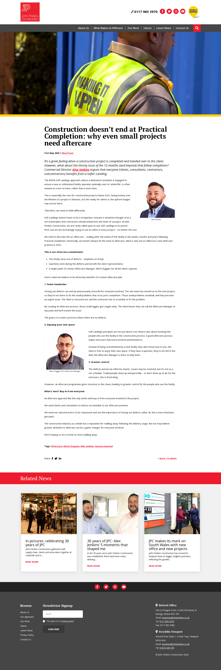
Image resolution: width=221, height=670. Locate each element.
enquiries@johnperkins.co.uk (175, 617)
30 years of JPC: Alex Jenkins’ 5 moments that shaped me (107, 545)
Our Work (133, 28)
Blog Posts (68, 153)
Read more (32, 561)
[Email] (63, 615)
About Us (83, 28)
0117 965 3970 (145, 11)
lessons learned (104, 446)
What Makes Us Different (108, 28)
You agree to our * (60, 621)
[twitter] (169, 11)
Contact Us (182, 28)
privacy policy (67, 621)
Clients (148, 28)
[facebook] (162, 11)
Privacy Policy (27, 635)
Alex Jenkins (87, 446)
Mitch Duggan (103, 268)
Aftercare (56, 446)
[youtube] (182, 11)
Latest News (163, 28)
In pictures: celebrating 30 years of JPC (47, 543)
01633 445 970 (167, 647)
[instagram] (176, 11)
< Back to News (167, 458)
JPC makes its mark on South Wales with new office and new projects (168, 545)
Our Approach (27, 616)
